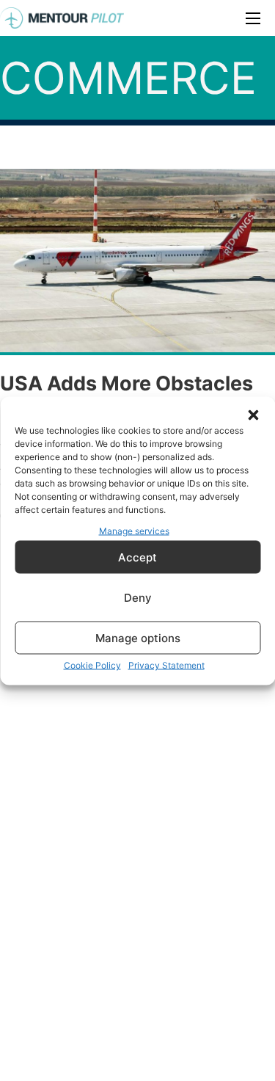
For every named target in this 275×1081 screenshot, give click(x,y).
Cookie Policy (92, 665)
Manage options (137, 637)
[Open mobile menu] (253, 18)
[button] (253, 414)
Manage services (134, 530)
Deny (138, 597)
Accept (137, 557)
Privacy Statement (166, 665)
